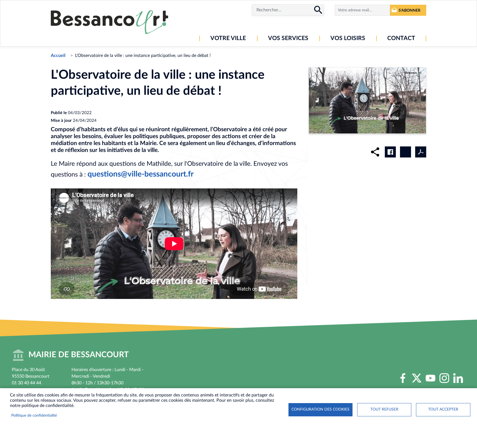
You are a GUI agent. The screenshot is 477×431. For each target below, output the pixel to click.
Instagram (444, 378)
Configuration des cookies (320, 409)
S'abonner (409, 10)
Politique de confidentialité (34, 415)
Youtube (430, 378)
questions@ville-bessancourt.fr (141, 174)
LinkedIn (458, 378)
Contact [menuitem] (401, 38)
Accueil (58, 55)
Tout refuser (384, 409)
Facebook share (390, 151)
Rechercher (318, 9)
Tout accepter (443, 409)
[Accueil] (109, 22)
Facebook (403, 378)
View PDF (420, 151)
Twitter (416, 378)
